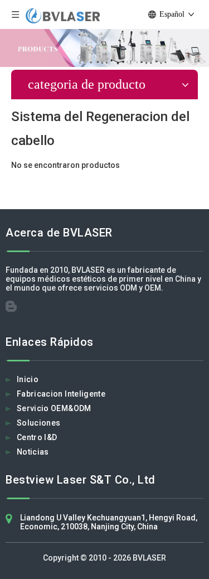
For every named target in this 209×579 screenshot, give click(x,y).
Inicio (27, 379)
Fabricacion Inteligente (61, 393)
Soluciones (39, 422)
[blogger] (14, 309)
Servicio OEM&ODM (54, 408)
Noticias (33, 451)
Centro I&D (37, 437)
